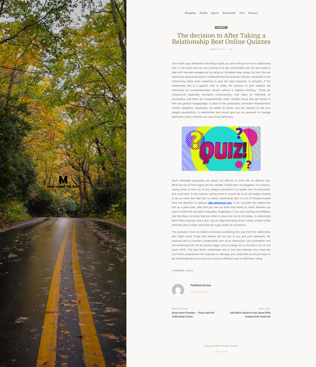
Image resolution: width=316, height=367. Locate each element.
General (221, 27)
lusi (231, 49)
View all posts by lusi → (200, 292)
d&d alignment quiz (220, 202)
